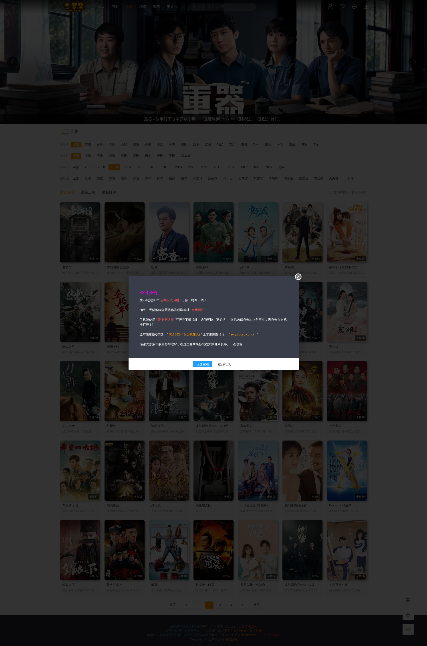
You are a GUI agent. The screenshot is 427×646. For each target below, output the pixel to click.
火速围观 (202, 364)
